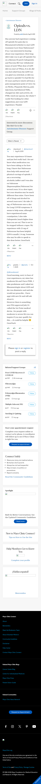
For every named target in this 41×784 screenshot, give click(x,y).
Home (5, 10)
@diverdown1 (28, 149)
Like (7, 112)
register (26, 348)
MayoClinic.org (7, 750)
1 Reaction (10, 334)
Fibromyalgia (10, 383)
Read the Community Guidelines (19, 477)
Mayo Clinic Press (8, 678)
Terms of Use (7, 767)
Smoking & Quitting (13, 413)
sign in (17, 348)
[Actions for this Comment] (32, 245)
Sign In (34, 3)
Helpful (13, 112)
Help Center (6, 648)
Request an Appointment (20, 712)
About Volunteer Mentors (11, 635)
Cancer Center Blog (9, 669)
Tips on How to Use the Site (20, 537)
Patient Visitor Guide (9, 682)
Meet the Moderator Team (11, 630)
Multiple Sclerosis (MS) (14, 404)
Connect (12, 3)
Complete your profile (20, 560)
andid (24, 34)
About (5, 621)
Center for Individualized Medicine (13, 674)
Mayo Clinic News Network (11, 699)
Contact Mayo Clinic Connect (12, 652)
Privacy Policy (18, 767)
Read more (20, 521)
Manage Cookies (29, 767)
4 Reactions (10, 251)
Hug (18, 112)
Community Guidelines (10, 639)
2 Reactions (9, 116)
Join (26, 3)
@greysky (24, 265)
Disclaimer (6, 643)
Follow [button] (32, 373)
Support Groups (18, 10)
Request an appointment (20, 444)
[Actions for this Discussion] (34, 110)
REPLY (9, 256)
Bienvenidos (20, 593)
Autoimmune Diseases (13, 20)
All (35, 367)
